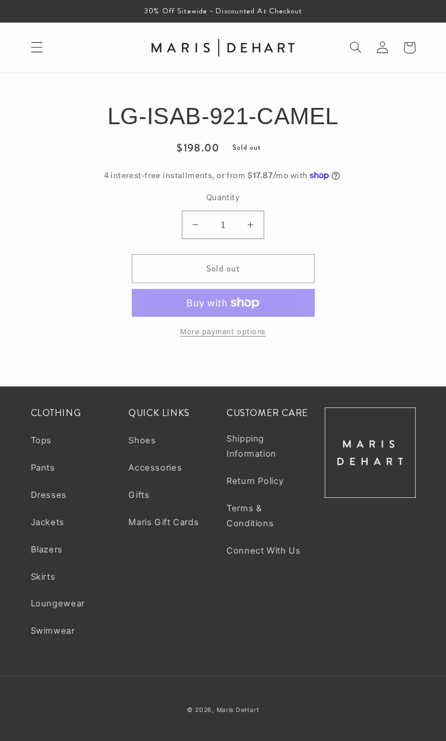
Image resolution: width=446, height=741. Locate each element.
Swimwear (53, 631)
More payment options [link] (223, 331)
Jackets (47, 522)
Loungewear (58, 603)
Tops (41, 440)
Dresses (49, 495)
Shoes (142, 440)
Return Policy (254, 481)
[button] (36, 47)
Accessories (155, 467)
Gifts (138, 495)
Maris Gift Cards (163, 522)
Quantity (223, 197)
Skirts (43, 577)
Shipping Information (251, 446)
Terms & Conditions (250, 516)
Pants (43, 467)
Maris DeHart (238, 710)
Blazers (47, 549)
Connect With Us (263, 550)
